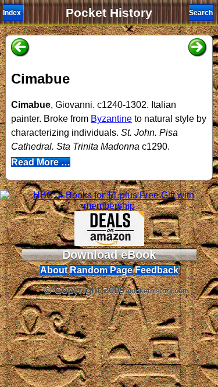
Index (12, 13)
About (53, 270)
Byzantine (111, 119)
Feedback (156, 270)
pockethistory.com (158, 291)
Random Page (101, 270)
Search (201, 13)
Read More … (40, 162)
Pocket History (109, 13)
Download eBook (109, 254)
